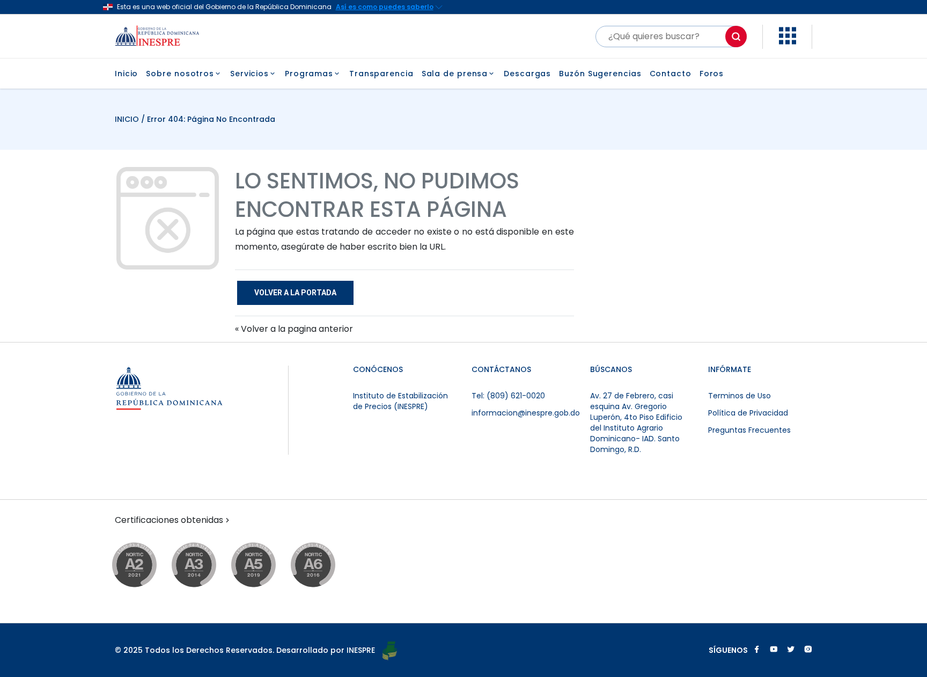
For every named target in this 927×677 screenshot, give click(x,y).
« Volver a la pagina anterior (294, 329)
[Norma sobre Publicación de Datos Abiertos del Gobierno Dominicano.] (204, 566)
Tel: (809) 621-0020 (508, 395)
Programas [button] (309, 73)
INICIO (128, 119)
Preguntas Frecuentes (749, 430)
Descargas (527, 73)
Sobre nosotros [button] (180, 73)
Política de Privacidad (748, 412)
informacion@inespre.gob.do (526, 412)
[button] (787, 41)
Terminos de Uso (739, 395)
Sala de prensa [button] (455, 73)
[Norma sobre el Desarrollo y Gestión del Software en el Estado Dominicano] (323, 566)
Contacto (670, 73)
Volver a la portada (295, 292)
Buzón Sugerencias (600, 73)
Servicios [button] (249, 73)
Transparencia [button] (381, 73)
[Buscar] (736, 36)
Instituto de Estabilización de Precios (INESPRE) (400, 401)
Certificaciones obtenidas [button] (169, 520)
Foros (712, 73)
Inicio (126, 73)
